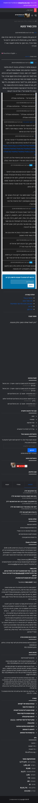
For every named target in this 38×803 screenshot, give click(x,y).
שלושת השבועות (32, 524)
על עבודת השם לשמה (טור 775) (28, 512)
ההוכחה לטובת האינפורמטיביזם (28, 534)
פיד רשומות (31, 746)
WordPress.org (30, 752)
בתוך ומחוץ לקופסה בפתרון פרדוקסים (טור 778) (24, 496)
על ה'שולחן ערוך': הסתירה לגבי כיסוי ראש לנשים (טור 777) (21, 501)
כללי (25, 21)
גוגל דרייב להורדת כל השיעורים (25, 429)
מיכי (36, 62)
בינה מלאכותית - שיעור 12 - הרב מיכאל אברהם (21, 393)
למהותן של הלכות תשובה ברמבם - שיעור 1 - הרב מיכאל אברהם (18, 384)
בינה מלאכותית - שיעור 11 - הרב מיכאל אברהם (21, 404)
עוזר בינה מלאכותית (24, 3)
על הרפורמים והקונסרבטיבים (28, 528)
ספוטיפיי (32, 419)
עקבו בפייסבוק (33, 472)
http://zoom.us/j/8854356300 (27, 560)
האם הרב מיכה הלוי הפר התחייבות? (21, 304)
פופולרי (18, 484)
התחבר (33, 743)
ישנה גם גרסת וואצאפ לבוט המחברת (26, 578)
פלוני (35, 32)
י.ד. (35, 136)
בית (34, 21)
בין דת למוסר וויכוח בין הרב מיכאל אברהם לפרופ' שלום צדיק (19, 400)
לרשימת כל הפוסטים (28, 729)
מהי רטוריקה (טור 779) (31, 491)
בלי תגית (27, 56)
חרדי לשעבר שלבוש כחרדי (29, 122)
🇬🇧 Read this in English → (9, 53)
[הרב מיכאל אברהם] (22, 15)
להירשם (32, 450)
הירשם (31, 285)
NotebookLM (20, 573)
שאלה (30, 21)
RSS (33, 426)
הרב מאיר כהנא (27, 301)
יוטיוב (32, 416)
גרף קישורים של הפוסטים (27, 733)
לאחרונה (30, 484)
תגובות (7, 484)
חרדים (30, 306)
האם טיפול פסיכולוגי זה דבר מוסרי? (27, 531)
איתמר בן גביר (27, 298)
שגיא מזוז (33, 208)
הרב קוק (29, 309)
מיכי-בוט (34, 571)
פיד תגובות (32, 749)
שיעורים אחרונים (32, 378)
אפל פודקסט (30, 423)
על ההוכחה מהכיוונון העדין (29, 537)
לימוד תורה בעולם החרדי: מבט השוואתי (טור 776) (19, 10)
